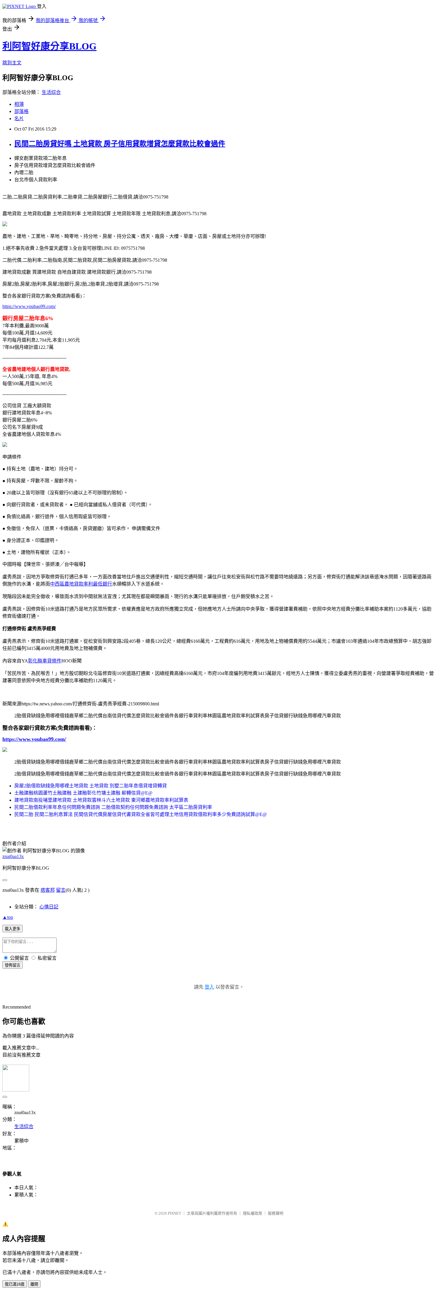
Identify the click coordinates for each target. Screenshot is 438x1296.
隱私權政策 (252, 1213)
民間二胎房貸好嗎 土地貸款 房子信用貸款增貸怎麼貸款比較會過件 (119, 144)
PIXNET (174, 1213)
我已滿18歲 (14, 1284)
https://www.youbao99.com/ (29, 306)
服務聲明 (275, 1213)
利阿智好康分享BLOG (49, 46)
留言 (61, 890)
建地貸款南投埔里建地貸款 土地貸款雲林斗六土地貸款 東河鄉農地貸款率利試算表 (101, 800)
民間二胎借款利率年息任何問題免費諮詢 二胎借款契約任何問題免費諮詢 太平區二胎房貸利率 (113, 807)
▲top (7, 917)
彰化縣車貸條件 (44, 660)
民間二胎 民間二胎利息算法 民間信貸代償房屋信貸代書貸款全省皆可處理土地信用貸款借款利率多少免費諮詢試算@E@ (140, 814)
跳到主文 (11, 62)
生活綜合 (51, 92)
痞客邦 (48, 890)
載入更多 (12, 929)
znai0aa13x (13, 856)
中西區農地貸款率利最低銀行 (81, 583)
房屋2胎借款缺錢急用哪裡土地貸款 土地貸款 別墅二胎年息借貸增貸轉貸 (90, 785)
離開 (34, 1284)
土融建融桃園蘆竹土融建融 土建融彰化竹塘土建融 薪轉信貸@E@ (83, 792)
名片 (19, 118)
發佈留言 (12, 965)
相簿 (19, 104)
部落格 (21, 111)
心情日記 (48, 906)
